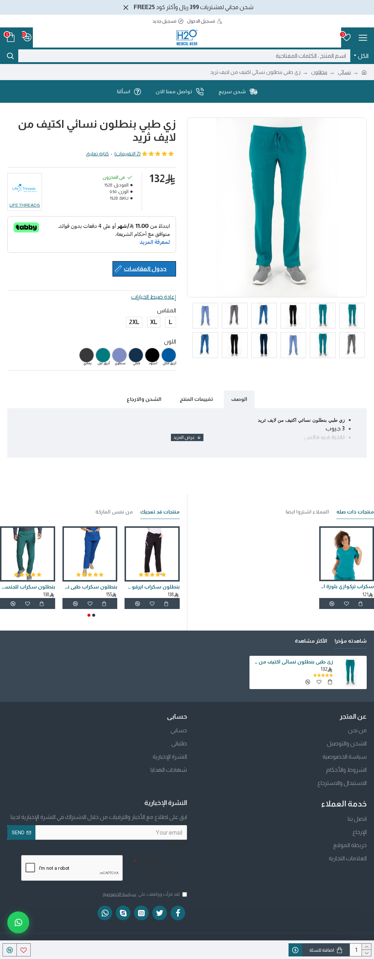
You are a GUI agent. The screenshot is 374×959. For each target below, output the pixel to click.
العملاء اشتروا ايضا (307, 512)
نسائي (344, 72)
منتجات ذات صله (355, 512)
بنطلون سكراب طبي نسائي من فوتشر (90, 587)
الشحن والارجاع (144, 399)
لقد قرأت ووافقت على (141, 894)
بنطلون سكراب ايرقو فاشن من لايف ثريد (152, 587)
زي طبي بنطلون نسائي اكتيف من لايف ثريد (292, 662)
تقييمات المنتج (196, 399)
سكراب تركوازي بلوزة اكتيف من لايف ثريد (346, 586)
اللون (170, 341)
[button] (93, 615)
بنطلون (319, 72)
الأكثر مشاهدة (311, 641)
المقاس (166, 310)
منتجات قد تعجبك (160, 512)
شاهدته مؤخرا (351, 641)
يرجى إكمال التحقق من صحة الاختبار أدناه (160, 866)
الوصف (239, 399)
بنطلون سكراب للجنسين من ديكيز (27, 587)
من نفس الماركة (114, 512)
